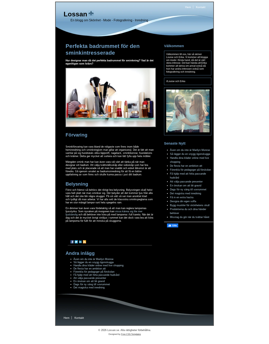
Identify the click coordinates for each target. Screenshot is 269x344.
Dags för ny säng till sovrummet (91, 284)
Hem (188, 7)
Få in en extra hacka (181, 197)
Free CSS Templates (131, 334)
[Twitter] (76, 241)
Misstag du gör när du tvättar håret (189, 217)
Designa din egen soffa (183, 201)
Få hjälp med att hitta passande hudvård (96, 274)
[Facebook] (72, 241)
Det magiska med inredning (89, 287)
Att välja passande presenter (89, 278)
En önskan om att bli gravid (89, 281)
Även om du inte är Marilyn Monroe (93, 259)
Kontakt (200, 7)
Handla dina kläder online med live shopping (98, 265)
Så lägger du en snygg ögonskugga (93, 262)
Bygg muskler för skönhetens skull (190, 205)
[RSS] (84, 241)
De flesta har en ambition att (89, 268)
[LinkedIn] (80, 241)
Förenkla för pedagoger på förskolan (93, 271)
